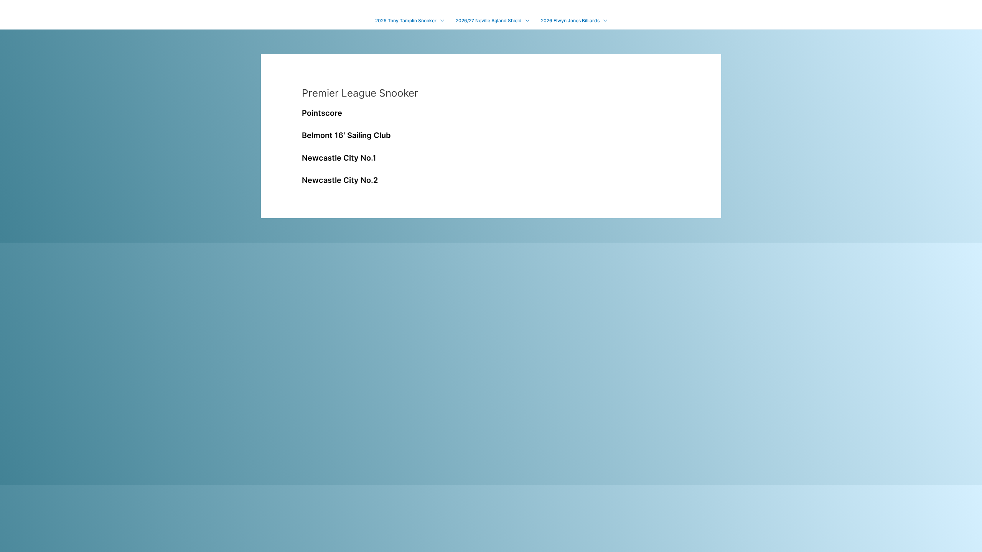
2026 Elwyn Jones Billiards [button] (570, 20)
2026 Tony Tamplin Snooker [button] (406, 20)
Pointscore (322, 113)
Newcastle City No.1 (339, 158)
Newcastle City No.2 (340, 180)
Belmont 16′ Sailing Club (346, 135)
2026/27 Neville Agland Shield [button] (489, 20)
